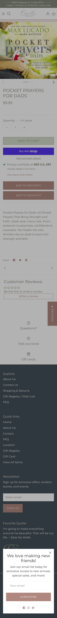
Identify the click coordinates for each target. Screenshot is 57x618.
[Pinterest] (33, 608)
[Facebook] (24, 608)
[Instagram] (28, 608)
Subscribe (28, 596)
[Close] (50, 552)
